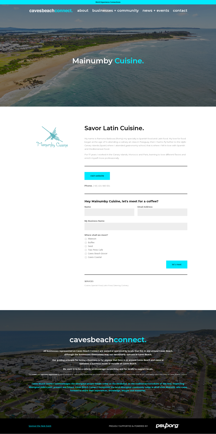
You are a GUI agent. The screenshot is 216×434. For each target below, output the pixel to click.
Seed (90, 246)
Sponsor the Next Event (40, 425)
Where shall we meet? (96, 235)
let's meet (176, 264)
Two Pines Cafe (95, 249)
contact (180, 11)
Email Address (145, 206)
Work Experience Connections (108, 2)
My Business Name (94, 220)
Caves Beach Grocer (97, 253)
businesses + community (115, 11)
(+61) (101, 185)
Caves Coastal (95, 257)
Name (87, 206)
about (82, 11)
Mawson (92, 238)
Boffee (91, 242)
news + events (156, 11)
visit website (97, 175)
